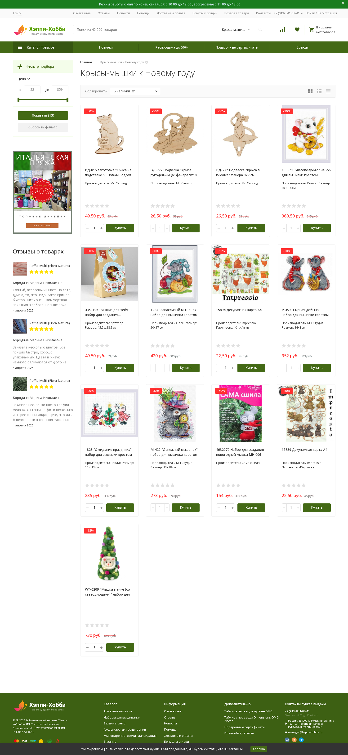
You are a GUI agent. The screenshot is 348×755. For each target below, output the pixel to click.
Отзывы (104, 13)
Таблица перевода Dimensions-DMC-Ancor (251, 719)
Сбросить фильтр (43, 127)
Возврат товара (236, 13)
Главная (86, 62)
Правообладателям (239, 733)
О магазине (82, 13)
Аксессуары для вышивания (125, 729)
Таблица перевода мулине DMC (248, 711)
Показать (39, 115)
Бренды (302, 47)
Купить (120, 228)
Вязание (110, 741)
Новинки (106, 47)
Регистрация (327, 13)
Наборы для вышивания (122, 717)
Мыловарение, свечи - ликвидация (130, 735)
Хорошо (259, 749)
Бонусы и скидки (204, 13)
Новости (123, 13)
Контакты (263, 13)
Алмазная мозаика (118, 711)
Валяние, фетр (114, 723)
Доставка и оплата (171, 13)
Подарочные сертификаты (236, 47)
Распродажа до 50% (171, 47)
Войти (310, 13)
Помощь (143, 13)
